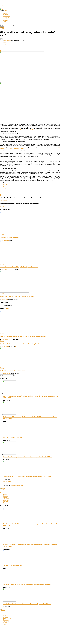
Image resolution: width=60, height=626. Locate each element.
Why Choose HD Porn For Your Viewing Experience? (17, 296)
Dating (2, 28)
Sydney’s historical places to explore (13, 371)
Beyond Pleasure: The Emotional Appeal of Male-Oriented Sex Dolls (23, 336)
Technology (6, 17)
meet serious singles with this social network (23, 130)
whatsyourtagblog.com (16, 485)
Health (5, 13)
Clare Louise (7, 40)
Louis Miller (5, 299)
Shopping (5, 20)
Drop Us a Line (7, 481)
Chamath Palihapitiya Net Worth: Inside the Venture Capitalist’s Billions (27, 457)
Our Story (5, 483)
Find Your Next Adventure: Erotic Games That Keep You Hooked (22, 344)
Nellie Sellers (5, 270)
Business (5, 14)
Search (2, 27)
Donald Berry (5, 240)
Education (6, 18)
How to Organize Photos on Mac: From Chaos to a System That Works (27, 476)
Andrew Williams (6, 339)
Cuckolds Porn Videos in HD (9, 237)
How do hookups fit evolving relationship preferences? (19, 267)
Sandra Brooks (6, 373)
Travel (4, 21)
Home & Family (7, 16)
